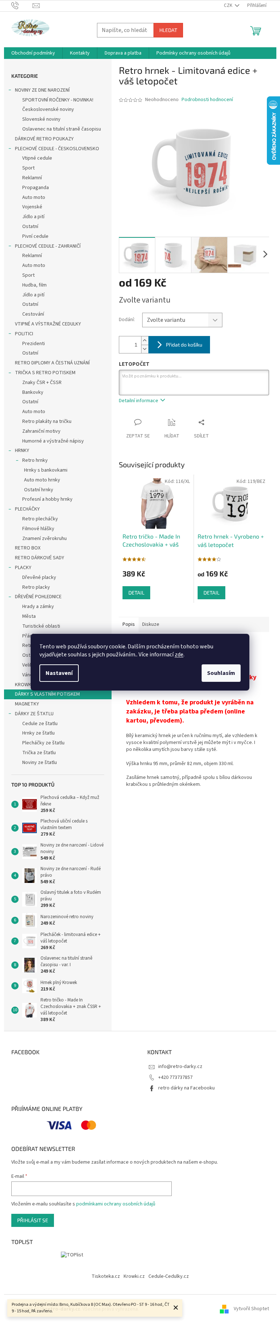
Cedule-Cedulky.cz (168, 1276)
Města (29, 616)
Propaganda (35, 187)
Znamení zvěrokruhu (44, 538)
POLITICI (24, 333)
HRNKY (22, 450)
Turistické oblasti (41, 626)
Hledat (168, 30)
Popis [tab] (128, 624)
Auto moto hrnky (42, 480)
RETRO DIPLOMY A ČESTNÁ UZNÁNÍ (52, 363)
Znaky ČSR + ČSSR (42, 382)
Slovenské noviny (41, 119)
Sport (28, 168)
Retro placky (36, 587)
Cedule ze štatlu (40, 723)
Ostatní (30, 226)
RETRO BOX (27, 548)
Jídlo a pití (33, 216)
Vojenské (32, 207)
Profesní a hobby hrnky (47, 499)
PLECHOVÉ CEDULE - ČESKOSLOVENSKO (57, 148)
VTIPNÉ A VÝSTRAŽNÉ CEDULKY (48, 324)
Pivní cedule (35, 236)
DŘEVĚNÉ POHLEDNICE (38, 596)
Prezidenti (33, 343)
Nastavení (59, 673)
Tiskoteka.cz (106, 1276)
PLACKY (23, 567)
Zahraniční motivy (41, 431)
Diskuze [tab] (150, 624)
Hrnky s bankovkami (45, 470)
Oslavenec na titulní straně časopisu (61, 129)
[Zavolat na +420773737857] (22, 5)
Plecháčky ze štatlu (43, 743)
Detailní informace (138, 400)
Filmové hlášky (38, 528)
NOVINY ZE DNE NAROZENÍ (42, 90)
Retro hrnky (35, 460)
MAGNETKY (27, 704)
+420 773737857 (175, 1077)
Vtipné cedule (37, 158)
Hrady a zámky (38, 606)
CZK (228, 5)
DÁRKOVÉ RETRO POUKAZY (44, 139)
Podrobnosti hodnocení (207, 99)
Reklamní (32, 177)
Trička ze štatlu (39, 752)
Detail (136, 592)
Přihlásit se (32, 1220)
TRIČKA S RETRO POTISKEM (45, 372)
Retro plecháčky (40, 519)
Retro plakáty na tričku (46, 421)
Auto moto (33, 197)
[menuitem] (33, 53)
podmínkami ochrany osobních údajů (115, 1204)
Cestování (33, 314)
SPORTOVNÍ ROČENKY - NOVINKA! (57, 100)
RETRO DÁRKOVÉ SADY (39, 557)
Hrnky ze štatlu (38, 733)
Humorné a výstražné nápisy (53, 441)
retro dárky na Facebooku (186, 1088)
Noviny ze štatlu (39, 762)
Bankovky (32, 392)
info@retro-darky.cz (180, 1066)
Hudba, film (34, 285)
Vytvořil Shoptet (251, 1309)
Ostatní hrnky (38, 489)
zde (179, 655)
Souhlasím (221, 673)
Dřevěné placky (39, 577)
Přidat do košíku (184, 344)
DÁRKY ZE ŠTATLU (34, 713)
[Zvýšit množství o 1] (144, 340)
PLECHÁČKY (27, 509)
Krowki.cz (134, 1276)
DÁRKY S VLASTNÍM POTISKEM (47, 694)
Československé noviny (48, 109)
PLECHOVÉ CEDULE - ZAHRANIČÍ (48, 246)
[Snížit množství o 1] (144, 349)
